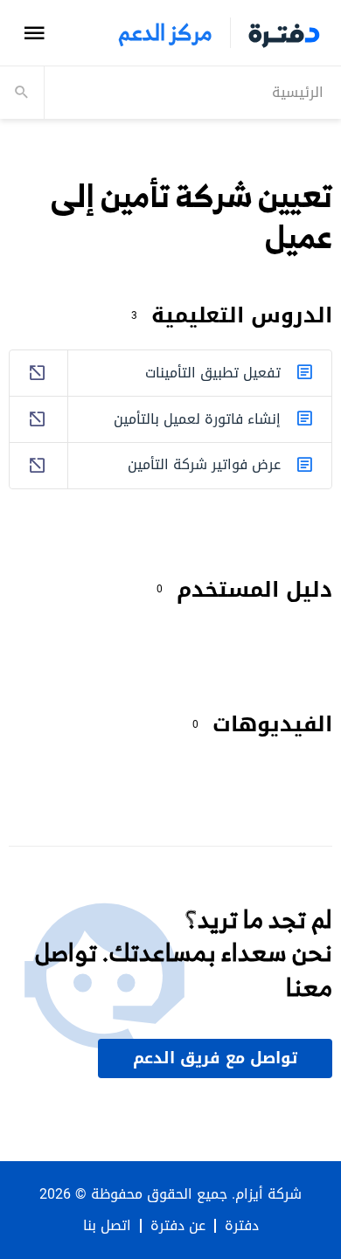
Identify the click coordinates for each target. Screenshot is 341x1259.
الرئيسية (298, 92)
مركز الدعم (165, 32)
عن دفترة (177, 1226)
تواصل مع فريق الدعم (215, 1058)
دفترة (242, 1226)
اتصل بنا (107, 1226)
